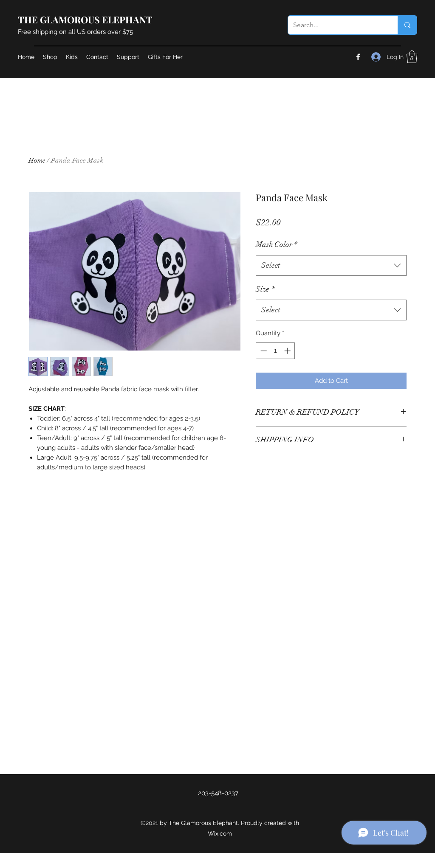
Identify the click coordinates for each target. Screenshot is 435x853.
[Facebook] (358, 57)
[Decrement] (262, 351)
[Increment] (288, 351)
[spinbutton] (275, 351)
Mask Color (276, 244)
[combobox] (331, 265)
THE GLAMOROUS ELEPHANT (85, 19)
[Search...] (407, 25)
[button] (412, 57)
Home (36, 160)
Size (265, 289)
